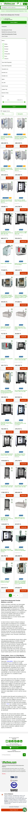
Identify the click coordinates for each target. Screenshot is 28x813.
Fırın (8, 704)
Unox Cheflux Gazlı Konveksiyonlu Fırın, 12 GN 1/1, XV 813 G (20, 423)
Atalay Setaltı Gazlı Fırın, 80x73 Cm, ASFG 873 (6, 327)
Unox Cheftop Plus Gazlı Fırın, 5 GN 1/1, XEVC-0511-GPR (21, 359)
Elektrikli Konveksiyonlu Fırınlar (9, 32)
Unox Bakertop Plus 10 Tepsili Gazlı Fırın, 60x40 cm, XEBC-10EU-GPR (7, 232)
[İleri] (21, 595)
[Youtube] (7, 741)
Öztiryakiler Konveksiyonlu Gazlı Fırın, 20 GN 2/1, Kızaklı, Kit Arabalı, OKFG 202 (21, 137)
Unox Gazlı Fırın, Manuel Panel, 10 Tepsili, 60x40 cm (20, 200)
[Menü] (1, 4)
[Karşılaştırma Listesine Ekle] (12, 121)
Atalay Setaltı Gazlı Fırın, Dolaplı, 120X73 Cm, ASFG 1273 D (20, 328)
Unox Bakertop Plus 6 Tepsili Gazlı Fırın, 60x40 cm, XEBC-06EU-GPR (21, 232)
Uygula (14, 106)
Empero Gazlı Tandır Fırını (6, 263)
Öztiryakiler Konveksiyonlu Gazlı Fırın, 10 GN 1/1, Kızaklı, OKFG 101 (20, 169)
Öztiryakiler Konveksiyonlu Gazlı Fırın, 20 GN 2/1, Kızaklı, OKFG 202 (7, 169)
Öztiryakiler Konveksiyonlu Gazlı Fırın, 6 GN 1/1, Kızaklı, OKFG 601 (6, 201)
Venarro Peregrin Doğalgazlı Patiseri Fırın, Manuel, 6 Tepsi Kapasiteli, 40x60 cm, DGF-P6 (21, 296)
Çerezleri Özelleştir (14, 806)
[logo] (9, 4)
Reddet (6, 801)
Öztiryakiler (10, 661)
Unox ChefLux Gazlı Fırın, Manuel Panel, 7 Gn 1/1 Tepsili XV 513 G (7, 550)
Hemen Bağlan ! (14, 22)
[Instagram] (10, 741)
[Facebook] (12, 741)
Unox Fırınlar (5, 36)
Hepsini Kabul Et (14, 810)
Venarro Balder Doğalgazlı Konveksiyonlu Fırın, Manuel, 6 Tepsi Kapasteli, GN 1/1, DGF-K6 (7, 296)
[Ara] (26, 7)
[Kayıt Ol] (24, 754)
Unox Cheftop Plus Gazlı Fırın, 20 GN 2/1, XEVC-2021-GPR (7, 486)
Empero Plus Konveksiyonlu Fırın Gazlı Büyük (21, 264)
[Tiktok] (15, 741)
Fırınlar (26, 10)
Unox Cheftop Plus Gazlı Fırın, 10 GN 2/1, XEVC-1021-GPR (7, 454)
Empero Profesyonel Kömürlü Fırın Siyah (5, 581)
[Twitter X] (18, 741)
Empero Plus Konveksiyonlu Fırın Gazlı (7, 359)
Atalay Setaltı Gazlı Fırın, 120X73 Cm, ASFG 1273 (20, 518)
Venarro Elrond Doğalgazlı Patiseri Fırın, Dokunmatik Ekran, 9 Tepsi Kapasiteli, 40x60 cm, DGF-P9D (20, 582)
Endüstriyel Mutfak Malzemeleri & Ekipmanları (15, 10)
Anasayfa (3, 10)
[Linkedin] (21, 741)
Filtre (3, 113)
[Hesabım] (20, 4)
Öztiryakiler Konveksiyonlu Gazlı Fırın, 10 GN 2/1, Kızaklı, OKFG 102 (7, 137)
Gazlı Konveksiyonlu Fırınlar (9, 34)
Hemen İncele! (15, 747)
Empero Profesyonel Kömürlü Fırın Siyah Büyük (20, 550)
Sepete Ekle (9, 146)
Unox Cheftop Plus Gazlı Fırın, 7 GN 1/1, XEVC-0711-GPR (21, 391)
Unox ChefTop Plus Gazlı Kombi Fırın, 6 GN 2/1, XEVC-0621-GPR (7, 423)
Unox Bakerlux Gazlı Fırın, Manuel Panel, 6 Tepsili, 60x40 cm (20, 455)
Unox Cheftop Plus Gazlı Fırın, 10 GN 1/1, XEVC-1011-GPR (21, 486)
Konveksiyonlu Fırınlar (7, 30)
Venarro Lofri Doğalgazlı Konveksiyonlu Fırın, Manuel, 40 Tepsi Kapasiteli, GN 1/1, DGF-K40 (7, 391)
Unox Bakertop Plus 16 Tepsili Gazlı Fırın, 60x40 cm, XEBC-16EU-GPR (7, 518)
